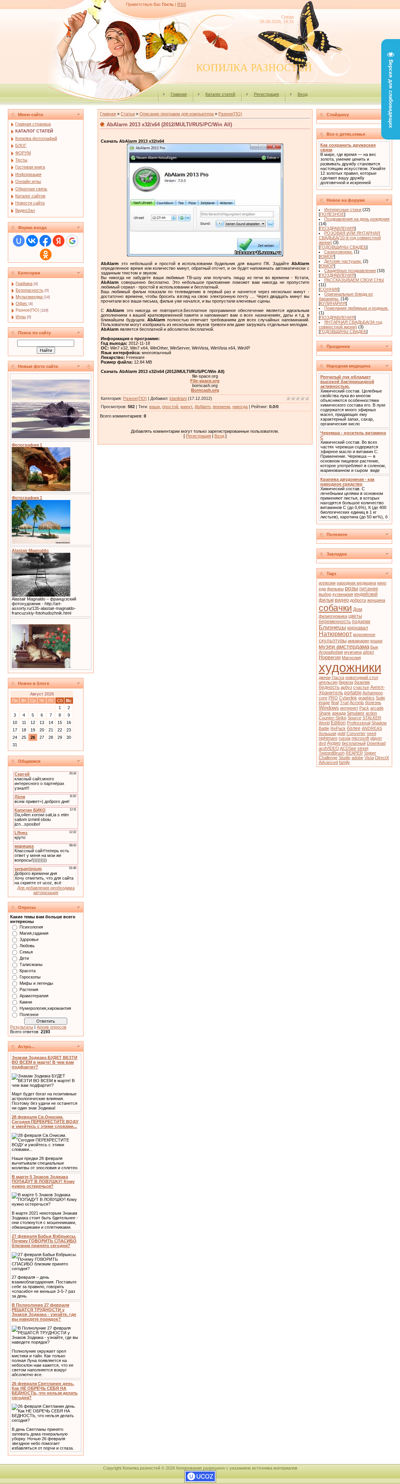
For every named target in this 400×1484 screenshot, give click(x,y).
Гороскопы (30, 977)
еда (322, 588)
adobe (357, 757)
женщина (376, 600)
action (371, 713)
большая (327, 733)
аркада (339, 713)
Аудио (334, 743)
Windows (329, 708)
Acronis (357, 702)
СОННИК (329, 289)
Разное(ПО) (27, 310)
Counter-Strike (332, 717)
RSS (181, 4)
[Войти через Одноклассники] (46, 254)
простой (170, 406)
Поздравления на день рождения (356, 219)
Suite (380, 697)
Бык (374, 647)
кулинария (342, 594)
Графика (24, 283)
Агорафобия (331, 652)
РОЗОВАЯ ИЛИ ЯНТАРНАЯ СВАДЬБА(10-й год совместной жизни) (350, 238)
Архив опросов (51, 1027)
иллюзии (327, 583)
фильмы (335, 588)
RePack (338, 728)
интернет (349, 708)
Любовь (27, 945)
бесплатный (354, 743)
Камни (26, 1002)
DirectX (382, 757)
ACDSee (348, 748)
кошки (376, 640)
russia (344, 738)
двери (324, 677)
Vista (369, 757)
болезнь (373, 702)
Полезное (29, 1014)
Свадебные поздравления (350, 270)
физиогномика (333, 616)
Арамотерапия (34, 995)
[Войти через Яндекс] (58, 241)
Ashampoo (372, 692)
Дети (24, 958)
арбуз (346, 687)
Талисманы (31, 964)
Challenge (328, 757)
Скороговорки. (338, 251)
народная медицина (356, 583)
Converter (356, 733)
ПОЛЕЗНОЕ (332, 214)
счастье (361, 687)
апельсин (328, 682)
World (324, 722)
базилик (362, 682)
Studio (344, 757)
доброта (358, 600)
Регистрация (266, 94)
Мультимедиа (29, 296)
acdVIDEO (329, 748)
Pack (364, 708)
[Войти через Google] (72, 241)
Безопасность (29, 290)
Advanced (328, 762)
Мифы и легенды (36, 983)
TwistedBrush (332, 753)
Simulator (355, 713)
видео (342, 600)
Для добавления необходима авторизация (46, 890)
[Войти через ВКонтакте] (32, 241)
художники (350, 667)
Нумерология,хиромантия (45, 1008)
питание (368, 588)
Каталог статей (220, 94)
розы (351, 588)
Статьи (128, 113)
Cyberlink (348, 697)
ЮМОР (327, 256)
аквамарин (358, 640)
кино (381, 583)
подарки (361, 621)
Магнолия (351, 657)
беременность (335, 621)
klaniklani (178, 398)
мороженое (364, 634)
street (362, 748)
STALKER (371, 717)
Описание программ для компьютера (176, 113)
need (371, 733)
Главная (179, 94)
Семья (26, 952)
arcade (377, 708)
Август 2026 (42, 694)
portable (353, 692)
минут (186, 406)
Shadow (379, 722)
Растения (29, 989)
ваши (154, 406)
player (376, 738)
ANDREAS (372, 728)
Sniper (370, 753)
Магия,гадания (34, 933)
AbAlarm (203, 406)
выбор (325, 594)
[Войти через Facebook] (45, 241)
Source (354, 717)
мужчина (353, 652)
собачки (335, 608)
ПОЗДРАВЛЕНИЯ (337, 228)
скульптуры (332, 640)
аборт (368, 652)
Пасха (338, 677)
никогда (240, 406)
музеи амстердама (344, 646)
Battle (324, 728)
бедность (329, 687)
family (344, 762)
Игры (21, 316)
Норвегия (330, 657)
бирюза (346, 682)
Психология (31, 927)
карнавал (357, 628)
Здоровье (29, 939)
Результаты (21, 1027)
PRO (333, 697)
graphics (366, 697)
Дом (357, 609)
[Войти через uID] (19, 241)
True (344, 702)
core (323, 697)
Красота (28, 970)
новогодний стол (361, 677)
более (354, 728)
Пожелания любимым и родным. (356, 308)
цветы (355, 616)
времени (221, 406)
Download (376, 743)
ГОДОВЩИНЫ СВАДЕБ (343, 247)
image (324, 702)
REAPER (354, 753)
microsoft (360, 738)
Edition (338, 723)
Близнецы (332, 627)
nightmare (328, 738)
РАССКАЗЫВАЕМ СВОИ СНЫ (354, 280)
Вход (302, 94)
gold (341, 733)
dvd (322, 743)
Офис (21, 303)
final (335, 702)
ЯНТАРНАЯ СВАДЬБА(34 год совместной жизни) (350, 324)
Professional (358, 722)
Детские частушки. (343, 261)
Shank (325, 713)
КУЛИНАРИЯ (333, 303)
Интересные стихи (342, 209)
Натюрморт (335, 634)
